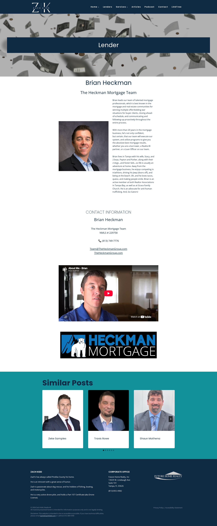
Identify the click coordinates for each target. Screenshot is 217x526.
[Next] (171, 419)
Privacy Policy (158, 508)
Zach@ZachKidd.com (48, 516)
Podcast (149, 7)
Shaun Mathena (150, 438)
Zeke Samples (57, 438)
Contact (163, 7)
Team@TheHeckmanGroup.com (108, 248)
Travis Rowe (101, 438)
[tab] (103, 450)
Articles (136, 7)
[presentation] (62, 410)
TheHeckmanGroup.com (108, 253)
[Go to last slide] (46, 419)
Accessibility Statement (173, 508)
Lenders (107, 7)
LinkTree (176, 7)
